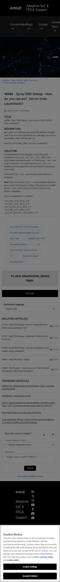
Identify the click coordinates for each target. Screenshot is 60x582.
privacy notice (46, 557)
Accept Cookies (30, 576)
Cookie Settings (30, 567)
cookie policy (13, 560)
